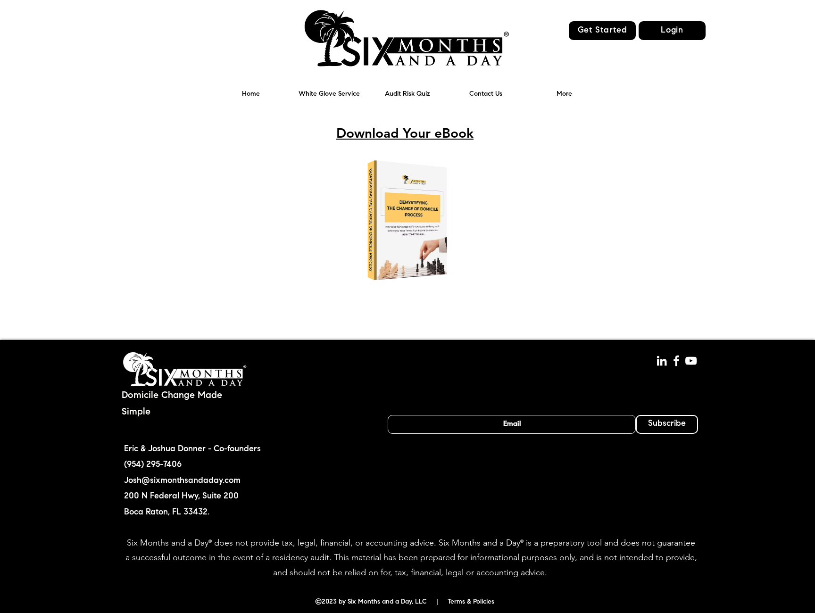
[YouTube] (691, 361)
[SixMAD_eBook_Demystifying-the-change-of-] (407, 222)
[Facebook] (676, 361)
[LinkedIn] (662, 361)
